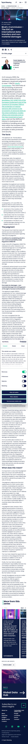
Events (16, 717)
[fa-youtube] (17, 726)
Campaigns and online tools (19, 711)
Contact (16, 719)
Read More (14, 65)
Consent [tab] (5, 346)
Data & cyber (7, 665)
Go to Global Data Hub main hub (14, 684)
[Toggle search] (16, 2)
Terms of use (5, 736)
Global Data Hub (12, 6)
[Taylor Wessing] (6, 3)
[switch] (24, 376)
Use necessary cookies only (14, 401)
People (16, 713)
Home (3, 6)
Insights (4, 717)
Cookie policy (5, 732)
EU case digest (5, 8)
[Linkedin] (3, 50)
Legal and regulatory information (11, 734)
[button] (16, 2)
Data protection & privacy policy (11, 730)
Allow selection (14, 396)
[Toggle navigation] (26, 2)
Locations (17, 715)
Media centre (6, 719)
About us (4, 710)
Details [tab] (14, 346)
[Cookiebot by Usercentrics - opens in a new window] (20, 342)
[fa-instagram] (5, 726)
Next (22, 608)
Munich (17, 67)
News (3, 713)
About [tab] (23, 346)
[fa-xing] (23, 726)
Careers (4, 721)
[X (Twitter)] (8, 50)
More (14, 25)
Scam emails (14, 736)
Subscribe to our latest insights (9, 705)
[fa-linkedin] (11, 726)
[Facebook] (5, 50)
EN (20, 2)
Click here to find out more (10, 633)
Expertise (4, 715)
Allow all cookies (14, 392)
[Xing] (11, 50)
